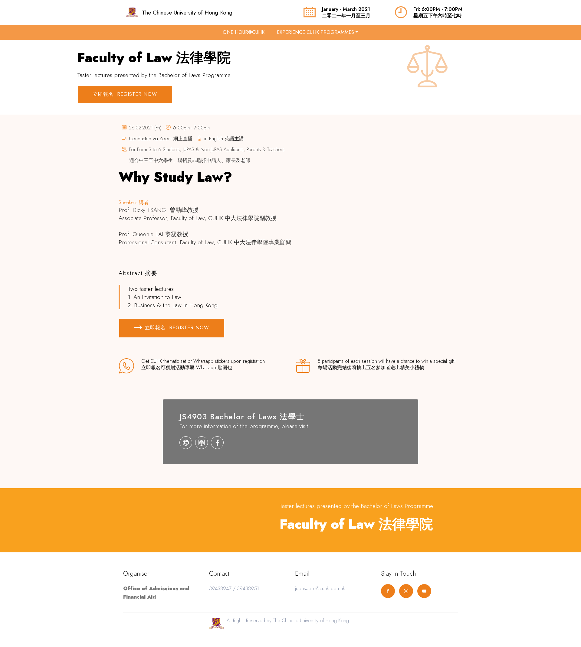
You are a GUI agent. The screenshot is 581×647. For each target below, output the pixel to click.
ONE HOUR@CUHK (243, 32)
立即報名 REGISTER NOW (125, 94)
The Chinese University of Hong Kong (187, 12)
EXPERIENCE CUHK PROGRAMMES (315, 32)
